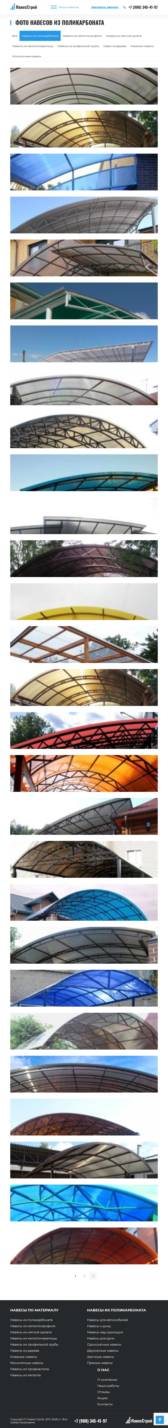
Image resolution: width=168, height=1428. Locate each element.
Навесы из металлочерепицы (32, 46)
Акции (102, 1398)
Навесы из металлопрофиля (82, 35)
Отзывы (103, 1392)
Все (14, 35)
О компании (107, 1380)
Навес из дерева (114, 46)
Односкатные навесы (104, 1344)
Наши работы (108, 1386)
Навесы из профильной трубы (78, 46)
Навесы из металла (25, 1375)
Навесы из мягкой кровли (124, 35)
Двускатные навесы (103, 1351)
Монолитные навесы (26, 56)
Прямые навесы (100, 1363)
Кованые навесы (142, 46)
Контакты (105, 1404)
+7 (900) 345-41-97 (142, 7)
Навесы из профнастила (29, 1369)
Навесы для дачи (100, 1338)
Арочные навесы (100, 1357)
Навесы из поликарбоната (31, 1320)
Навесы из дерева (24, 1351)
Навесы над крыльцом (105, 1332)
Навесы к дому (99, 1326)
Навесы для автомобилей (107, 1320)
